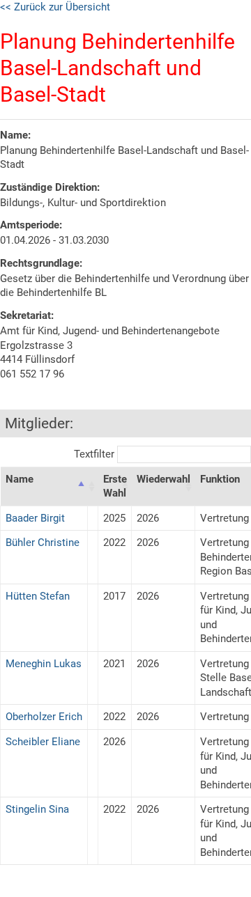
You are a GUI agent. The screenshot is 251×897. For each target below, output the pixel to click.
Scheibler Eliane (43, 741)
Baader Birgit (35, 518)
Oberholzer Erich (44, 716)
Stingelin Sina (37, 809)
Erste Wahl (115, 486)
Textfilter (95, 454)
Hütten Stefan (38, 596)
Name (19, 479)
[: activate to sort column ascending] (93, 486)
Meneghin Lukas (44, 663)
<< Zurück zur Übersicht (55, 7)
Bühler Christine (42, 542)
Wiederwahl (163, 479)
